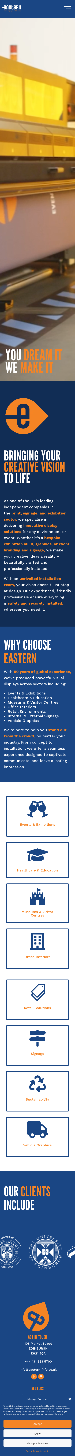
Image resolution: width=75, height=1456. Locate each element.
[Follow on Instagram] (41, 1376)
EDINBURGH (38, 1348)
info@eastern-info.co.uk (38, 1369)
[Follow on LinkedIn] (34, 1376)
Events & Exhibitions (27, 693)
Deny (37, 1433)
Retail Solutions (37, 1008)
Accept (37, 1424)
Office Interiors (22, 707)
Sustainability (37, 1099)
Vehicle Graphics (23, 720)
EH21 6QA (38, 1353)
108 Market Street (38, 1343)
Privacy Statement (40, 1451)
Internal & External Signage (33, 716)
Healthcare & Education (30, 698)
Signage (37, 1053)
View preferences (37, 1443)
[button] (70, 1399)
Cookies (28, 1451)
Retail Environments (27, 711)
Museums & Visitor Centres (33, 702)
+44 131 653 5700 (38, 1361)
